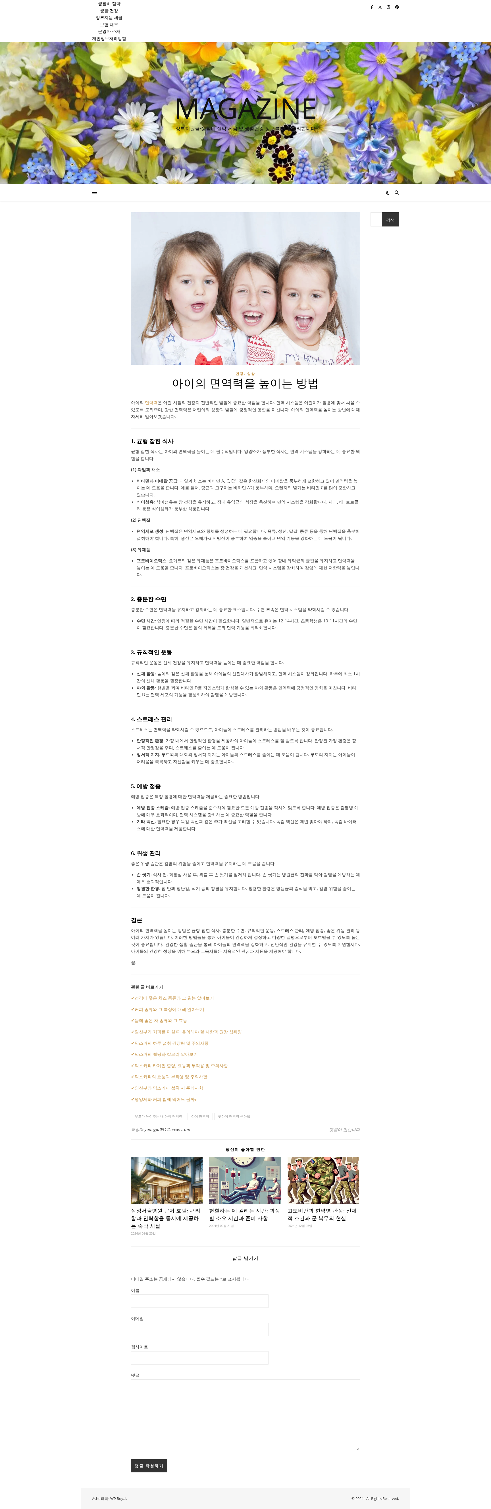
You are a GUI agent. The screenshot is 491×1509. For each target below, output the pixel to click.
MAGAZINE (245, 107)
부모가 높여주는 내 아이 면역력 (158, 1116)
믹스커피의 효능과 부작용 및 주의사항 (171, 1076)
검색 (390, 220)
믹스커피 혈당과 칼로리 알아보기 (166, 1054)
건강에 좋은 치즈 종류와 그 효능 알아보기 (174, 998)
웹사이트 (139, 1347)
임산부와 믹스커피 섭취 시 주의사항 (169, 1088)
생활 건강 (109, 10)
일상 (251, 373)
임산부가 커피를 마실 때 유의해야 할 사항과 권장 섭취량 (188, 1031)
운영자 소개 (109, 31)
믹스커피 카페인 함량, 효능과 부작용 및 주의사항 (181, 1065)
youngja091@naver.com (167, 1129)
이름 (135, 1290)
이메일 (137, 1318)
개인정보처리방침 (109, 38)
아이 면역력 (200, 1116)
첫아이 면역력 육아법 (234, 1116)
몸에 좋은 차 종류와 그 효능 (161, 1020)
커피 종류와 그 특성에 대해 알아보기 (169, 1009)
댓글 (135, 1375)
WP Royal (118, 1498)
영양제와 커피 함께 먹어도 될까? (165, 1099)
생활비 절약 (109, 3)
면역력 (151, 402)
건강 (240, 373)
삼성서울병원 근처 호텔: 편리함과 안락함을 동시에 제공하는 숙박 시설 (165, 1218)
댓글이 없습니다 (344, 1129)
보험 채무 (109, 24)
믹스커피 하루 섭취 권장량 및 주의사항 (172, 1043)
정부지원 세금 (109, 17)
